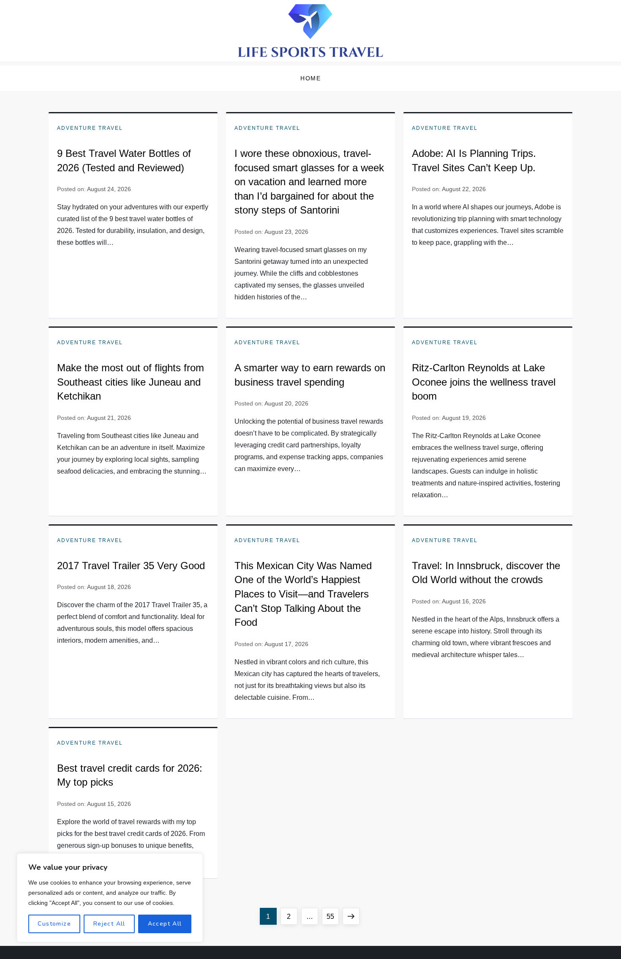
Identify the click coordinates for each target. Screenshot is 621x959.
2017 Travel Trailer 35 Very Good (131, 565)
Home (310, 78)
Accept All (165, 924)
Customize (54, 924)
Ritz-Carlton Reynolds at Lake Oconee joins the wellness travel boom (484, 382)
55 (332, 916)
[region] (110, 897)
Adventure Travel (90, 128)
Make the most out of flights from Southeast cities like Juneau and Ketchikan (130, 382)
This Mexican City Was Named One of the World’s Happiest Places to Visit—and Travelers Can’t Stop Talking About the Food (303, 594)
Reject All (109, 924)
